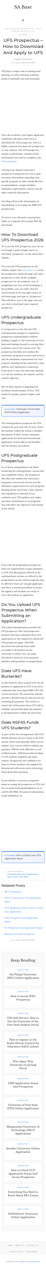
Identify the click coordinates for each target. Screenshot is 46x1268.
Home (10, 1245)
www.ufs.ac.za (28, 270)
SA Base (23, 7)
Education (23, 35)
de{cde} (22, 1262)
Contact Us (32, 1245)
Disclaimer (31, 1252)
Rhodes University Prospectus (19, 934)
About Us (19, 1245)
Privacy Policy (16, 1252)
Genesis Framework (33, 1262)
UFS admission (8, 161)
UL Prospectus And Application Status (23, 928)
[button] (23, 20)
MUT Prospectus (12, 892)
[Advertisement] (23, 108)
